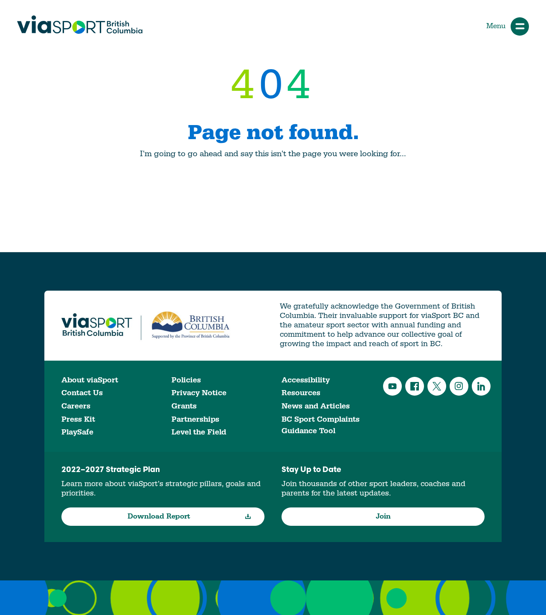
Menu (495, 26)
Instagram (459, 386)
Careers (75, 406)
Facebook (414, 386)
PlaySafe (77, 432)
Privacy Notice (199, 393)
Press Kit (78, 419)
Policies (186, 380)
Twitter (436, 386)
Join (383, 516)
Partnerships (195, 419)
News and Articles (316, 406)
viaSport (79, 24)
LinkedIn (481, 386)
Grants (184, 406)
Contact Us (82, 393)
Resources (301, 393)
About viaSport (89, 380)
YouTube (392, 386)
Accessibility (306, 380)
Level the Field (198, 432)
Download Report (159, 516)
